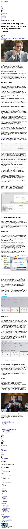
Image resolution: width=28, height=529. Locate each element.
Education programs (7, 520)
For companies (6, 508)
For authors (5, 506)
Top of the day (4, 464)
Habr (8, 527)
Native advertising (7, 518)
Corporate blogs (6, 516)
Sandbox (5, 501)
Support (10, 526)
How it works (6, 505)
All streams (5, 1)
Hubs (4, 498)
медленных (7, 95)
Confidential (6, 511)
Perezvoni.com (4, 138)
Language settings (4, 526)
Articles (5, 496)
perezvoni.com (6, 471)
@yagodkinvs (4, 450)
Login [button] (2, 8)
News (4, 497)
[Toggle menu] (1, 1)
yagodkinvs (3, 20)
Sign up (5, 491)
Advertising (5, 517)
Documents (5, 509)
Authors (5, 499)
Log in (4, 490)
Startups (5, 521)
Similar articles (11, 464)
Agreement (5, 510)
